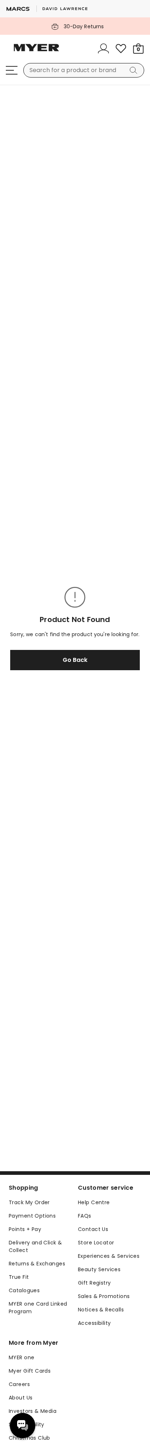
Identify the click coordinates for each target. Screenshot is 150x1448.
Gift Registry (94, 1282)
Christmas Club (29, 1437)
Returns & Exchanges (37, 1263)
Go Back (75, 660)
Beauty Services (99, 1269)
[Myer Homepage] (36, 51)
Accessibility (94, 1323)
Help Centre (94, 1202)
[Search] (135, 70)
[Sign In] (103, 48)
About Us (20, 1397)
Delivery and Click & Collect (35, 1246)
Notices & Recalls (101, 1309)
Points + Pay (25, 1229)
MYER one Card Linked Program (38, 1307)
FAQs (84, 1215)
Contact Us (93, 1229)
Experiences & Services (108, 1256)
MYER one (21, 1357)
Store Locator (96, 1242)
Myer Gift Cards (30, 1370)
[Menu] (11, 70)
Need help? (22, 1425)
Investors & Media (32, 1411)
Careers (19, 1384)
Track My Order (29, 1202)
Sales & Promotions (104, 1296)
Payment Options (32, 1215)
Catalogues (24, 1290)
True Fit (19, 1277)
